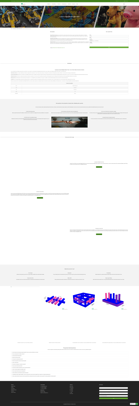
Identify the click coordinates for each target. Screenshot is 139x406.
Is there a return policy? (15, 362)
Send (113, 398)
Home (11, 28)
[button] (69, 352)
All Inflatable (14, 28)
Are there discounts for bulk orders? (17, 355)
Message (91, 42)
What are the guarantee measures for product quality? (19, 360)
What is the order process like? (16, 357)
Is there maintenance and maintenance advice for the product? (20, 372)
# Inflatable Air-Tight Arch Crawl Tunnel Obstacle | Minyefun (25, 342)
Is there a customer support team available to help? (18, 369)
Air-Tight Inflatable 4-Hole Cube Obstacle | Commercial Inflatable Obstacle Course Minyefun (84, 342)
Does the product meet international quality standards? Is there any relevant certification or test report (25, 352)
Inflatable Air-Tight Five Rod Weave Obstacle (54, 342)
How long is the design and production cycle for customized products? (21, 367)
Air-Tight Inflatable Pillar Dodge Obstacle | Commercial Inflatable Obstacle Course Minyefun (114, 342)
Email (90, 37)
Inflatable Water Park (19, 28)
